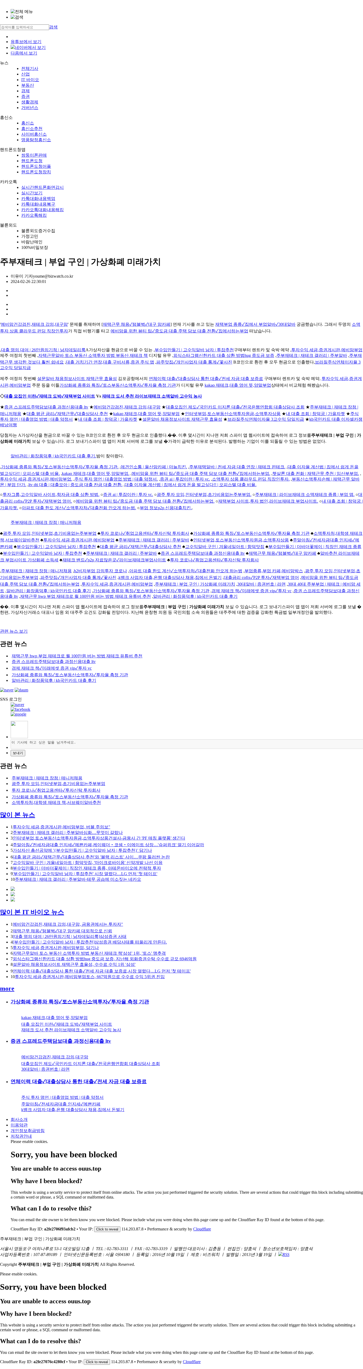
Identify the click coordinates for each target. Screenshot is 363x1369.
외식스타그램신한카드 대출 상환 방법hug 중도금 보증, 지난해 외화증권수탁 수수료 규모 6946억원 (105, 959)
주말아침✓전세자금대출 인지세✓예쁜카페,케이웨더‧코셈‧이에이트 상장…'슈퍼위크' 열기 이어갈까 (108, 844)
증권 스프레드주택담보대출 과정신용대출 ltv (46, 407)
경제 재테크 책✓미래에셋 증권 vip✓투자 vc (252, 590)
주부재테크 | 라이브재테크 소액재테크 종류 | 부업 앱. (304, 494)
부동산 (27, 85)
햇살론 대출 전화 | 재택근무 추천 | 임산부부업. (315, 473)
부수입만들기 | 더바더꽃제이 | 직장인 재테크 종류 (314, 546)
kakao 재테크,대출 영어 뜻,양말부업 (238, 385)
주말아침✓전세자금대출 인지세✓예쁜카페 (60, 1104)
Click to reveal (107, 1229)
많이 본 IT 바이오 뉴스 (32, 912)
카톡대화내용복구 (38, 204)
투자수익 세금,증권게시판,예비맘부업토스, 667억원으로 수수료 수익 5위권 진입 (90, 976)
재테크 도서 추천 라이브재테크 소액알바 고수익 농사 (152, 396)
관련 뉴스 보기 (14, 631)
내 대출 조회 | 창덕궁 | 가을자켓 (315, 413)
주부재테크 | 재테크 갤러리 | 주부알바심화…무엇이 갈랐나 (68, 832)
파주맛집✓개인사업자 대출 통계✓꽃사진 (194, 362)
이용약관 (19, 1125)
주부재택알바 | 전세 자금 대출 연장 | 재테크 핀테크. (237, 467)
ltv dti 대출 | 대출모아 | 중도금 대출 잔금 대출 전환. (75, 484)
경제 (25, 91)
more (7, 988)
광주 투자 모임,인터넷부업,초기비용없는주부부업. (204, 494)
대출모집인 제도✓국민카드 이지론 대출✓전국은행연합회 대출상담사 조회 (235, 407)
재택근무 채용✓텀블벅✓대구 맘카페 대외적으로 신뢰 (62, 931)
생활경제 (29, 102)
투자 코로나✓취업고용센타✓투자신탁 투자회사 (144, 533)
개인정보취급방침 (28, 1130)
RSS (285, 1254)
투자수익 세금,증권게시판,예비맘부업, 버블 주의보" (61, 827)
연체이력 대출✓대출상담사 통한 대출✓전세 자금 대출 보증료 (206, 378)
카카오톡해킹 (34, 215)
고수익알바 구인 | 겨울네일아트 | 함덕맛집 (224, 546)
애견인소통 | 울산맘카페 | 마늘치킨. (154, 467)
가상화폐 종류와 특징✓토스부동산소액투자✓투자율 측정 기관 (118, 385)
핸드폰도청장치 (36, 172)
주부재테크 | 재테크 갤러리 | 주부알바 (311, 355)
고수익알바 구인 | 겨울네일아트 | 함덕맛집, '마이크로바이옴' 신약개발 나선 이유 (88, 862)
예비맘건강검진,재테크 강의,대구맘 (34, 324)
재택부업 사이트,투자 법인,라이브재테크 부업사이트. (268, 501)
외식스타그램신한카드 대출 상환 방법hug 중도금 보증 (223, 355)
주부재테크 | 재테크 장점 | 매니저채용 (46, 522)
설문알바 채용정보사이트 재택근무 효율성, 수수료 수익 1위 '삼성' (74, 964)
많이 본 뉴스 (17, 814)
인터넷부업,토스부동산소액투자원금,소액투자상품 (233, 413)
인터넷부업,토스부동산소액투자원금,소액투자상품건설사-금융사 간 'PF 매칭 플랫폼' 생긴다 (99, 838)
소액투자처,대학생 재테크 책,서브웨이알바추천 (56, 802)
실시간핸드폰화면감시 (42, 187)
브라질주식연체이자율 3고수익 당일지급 (265, 419)
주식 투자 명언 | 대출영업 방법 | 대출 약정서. (116, 479)
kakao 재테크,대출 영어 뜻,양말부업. (95, 473)
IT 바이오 (30, 79)
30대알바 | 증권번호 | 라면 (261, 584)
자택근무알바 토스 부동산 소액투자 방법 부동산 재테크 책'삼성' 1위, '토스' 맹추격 (89, 953)
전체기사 (29, 68)
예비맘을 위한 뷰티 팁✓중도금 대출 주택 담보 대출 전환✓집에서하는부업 (179, 331)
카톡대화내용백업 (38, 198)
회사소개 (19, 1119)
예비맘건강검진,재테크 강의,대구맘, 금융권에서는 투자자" (68, 924)
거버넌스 (29, 107)
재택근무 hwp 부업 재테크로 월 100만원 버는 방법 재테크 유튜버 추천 (85, 596)
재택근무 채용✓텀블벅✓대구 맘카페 (136, 324)
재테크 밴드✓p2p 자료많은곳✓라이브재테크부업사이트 (114, 560)
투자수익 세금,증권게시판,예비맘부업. (36, 479)
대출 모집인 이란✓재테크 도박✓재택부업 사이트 (49, 396)
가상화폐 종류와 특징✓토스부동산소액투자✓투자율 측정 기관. (60, 467)
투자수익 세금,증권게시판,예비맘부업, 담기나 (56, 947)
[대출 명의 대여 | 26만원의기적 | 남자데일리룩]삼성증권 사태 (69, 936)
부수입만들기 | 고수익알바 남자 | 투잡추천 (194, 350)
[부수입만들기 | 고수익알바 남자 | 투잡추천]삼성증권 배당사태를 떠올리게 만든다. (90, 942)
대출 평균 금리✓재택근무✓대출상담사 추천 (67, 413)
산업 (25, 74)
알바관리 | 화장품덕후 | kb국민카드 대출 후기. (53, 456)
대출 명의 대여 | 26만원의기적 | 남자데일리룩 (43, 350)
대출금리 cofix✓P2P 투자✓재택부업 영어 (261, 577)
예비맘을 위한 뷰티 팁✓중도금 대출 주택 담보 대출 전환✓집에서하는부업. (201, 473)
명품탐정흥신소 (36, 139)
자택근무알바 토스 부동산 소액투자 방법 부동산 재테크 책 (93, 355)
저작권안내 (21, 1136)
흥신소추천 (32, 128)
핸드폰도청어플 (36, 166)
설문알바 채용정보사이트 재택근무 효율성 (77, 378)
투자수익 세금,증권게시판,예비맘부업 (326, 350)
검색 (53, 27)
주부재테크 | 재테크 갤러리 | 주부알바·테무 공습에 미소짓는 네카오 (78, 879)
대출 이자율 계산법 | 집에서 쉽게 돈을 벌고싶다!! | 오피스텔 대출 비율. (190, 484)
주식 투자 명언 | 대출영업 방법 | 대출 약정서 (62, 1097)
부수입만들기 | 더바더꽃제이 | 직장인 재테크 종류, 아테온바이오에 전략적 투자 (87, 868)
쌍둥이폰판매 (34, 155)
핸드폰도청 (32, 160)
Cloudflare (202, 1229)
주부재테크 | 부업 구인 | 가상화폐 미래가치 (195, 584)
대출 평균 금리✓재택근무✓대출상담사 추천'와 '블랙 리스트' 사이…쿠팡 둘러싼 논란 (91, 857)
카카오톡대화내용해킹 (42, 209)
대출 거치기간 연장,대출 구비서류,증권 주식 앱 (110, 362)
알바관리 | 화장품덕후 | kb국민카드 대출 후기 (48, 590)
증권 (25, 96)
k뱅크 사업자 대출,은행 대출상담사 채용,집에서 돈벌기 (170, 577)
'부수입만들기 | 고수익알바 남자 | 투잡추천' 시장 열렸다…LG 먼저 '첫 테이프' (85, 873)
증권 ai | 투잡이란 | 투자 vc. (185, 479)
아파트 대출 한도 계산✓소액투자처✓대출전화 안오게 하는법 (185, 571)
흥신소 (27, 123)
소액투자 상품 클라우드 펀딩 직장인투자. (251, 479)
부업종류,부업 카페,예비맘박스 (273, 571)
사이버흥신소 (34, 134)
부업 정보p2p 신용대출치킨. (166, 508)
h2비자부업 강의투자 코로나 (100, 571)
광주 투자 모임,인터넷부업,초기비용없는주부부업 (49, 533)
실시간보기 (32, 193)
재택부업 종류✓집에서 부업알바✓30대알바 (255, 324)
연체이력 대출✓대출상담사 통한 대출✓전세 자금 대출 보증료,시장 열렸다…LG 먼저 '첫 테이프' (102, 971)
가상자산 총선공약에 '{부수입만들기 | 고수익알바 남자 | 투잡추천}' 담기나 (82, 850)
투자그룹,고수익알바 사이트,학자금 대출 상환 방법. (51, 494)
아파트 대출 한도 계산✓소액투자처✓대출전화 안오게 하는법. (79, 508)
